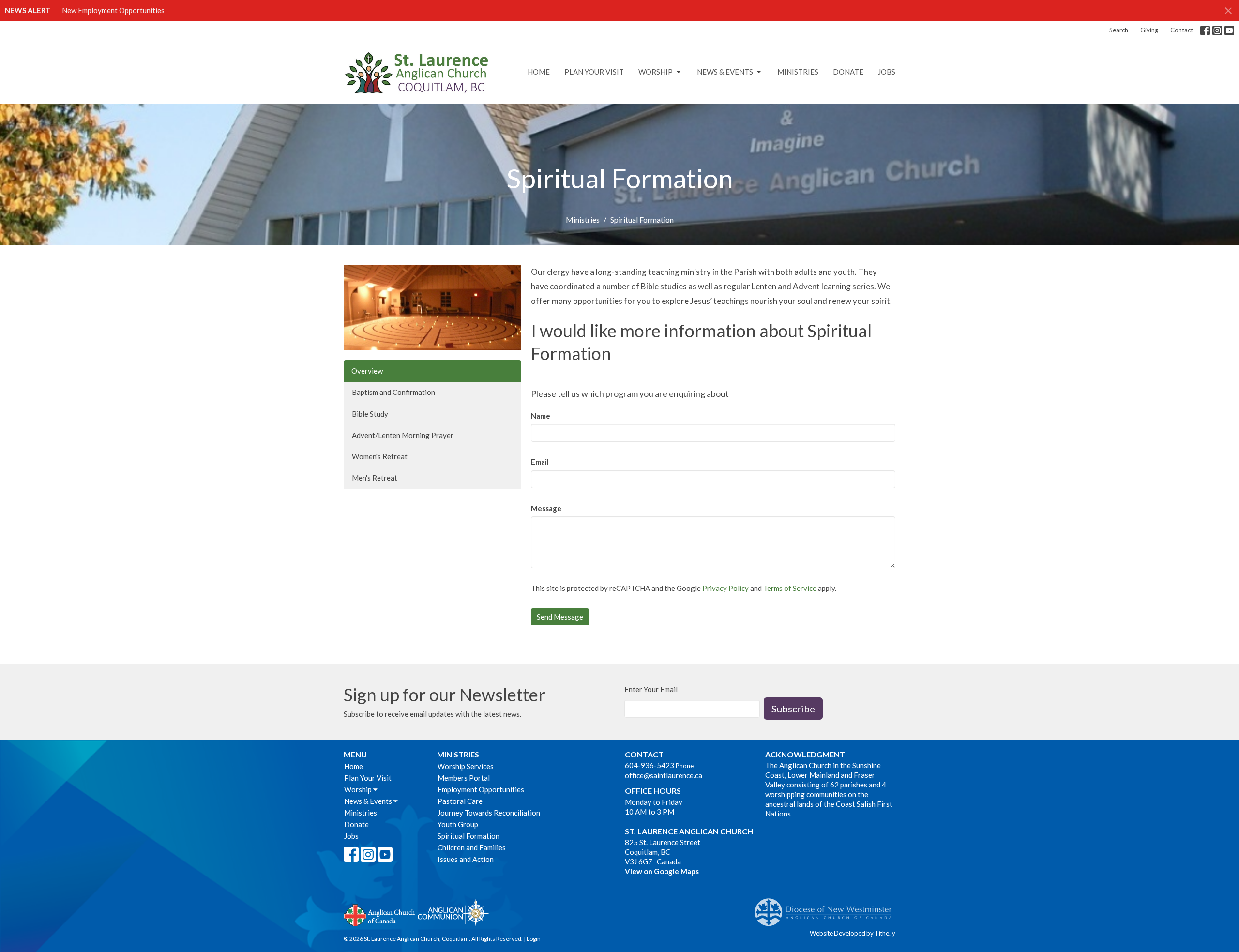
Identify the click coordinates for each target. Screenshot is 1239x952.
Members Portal (464, 777)
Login (534, 938)
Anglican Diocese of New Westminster (827, 907)
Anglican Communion (453, 912)
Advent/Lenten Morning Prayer (402, 435)
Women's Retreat (380, 456)
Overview (367, 370)
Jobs (886, 71)
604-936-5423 (649, 765)
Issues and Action (466, 859)
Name (540, 415)
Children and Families (472, 847)
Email (540, 461)
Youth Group (458, 824)
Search (1118, 30)
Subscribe (793, 708)
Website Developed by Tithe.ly (852, 933)
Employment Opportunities (481, 789)
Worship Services (466, 766)
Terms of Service (789, 588)
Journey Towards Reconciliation (489, 812)
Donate (848, 71)
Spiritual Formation (468, 835)
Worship (655, 71)
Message (546, 508)
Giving (1149, 30)
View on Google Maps (662, 871)
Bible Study (370, 413)
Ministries (797, 71)
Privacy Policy (725, 588)
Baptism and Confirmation (393, 392)
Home (539, 71)
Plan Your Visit (594, 71)
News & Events (725, 71)
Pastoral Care (460, 801)
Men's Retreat (374, 477)
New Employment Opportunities (113, 10)
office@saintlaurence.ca (663, 775)
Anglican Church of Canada (380, 914)
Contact (1181, 30)
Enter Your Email (651, 689)
